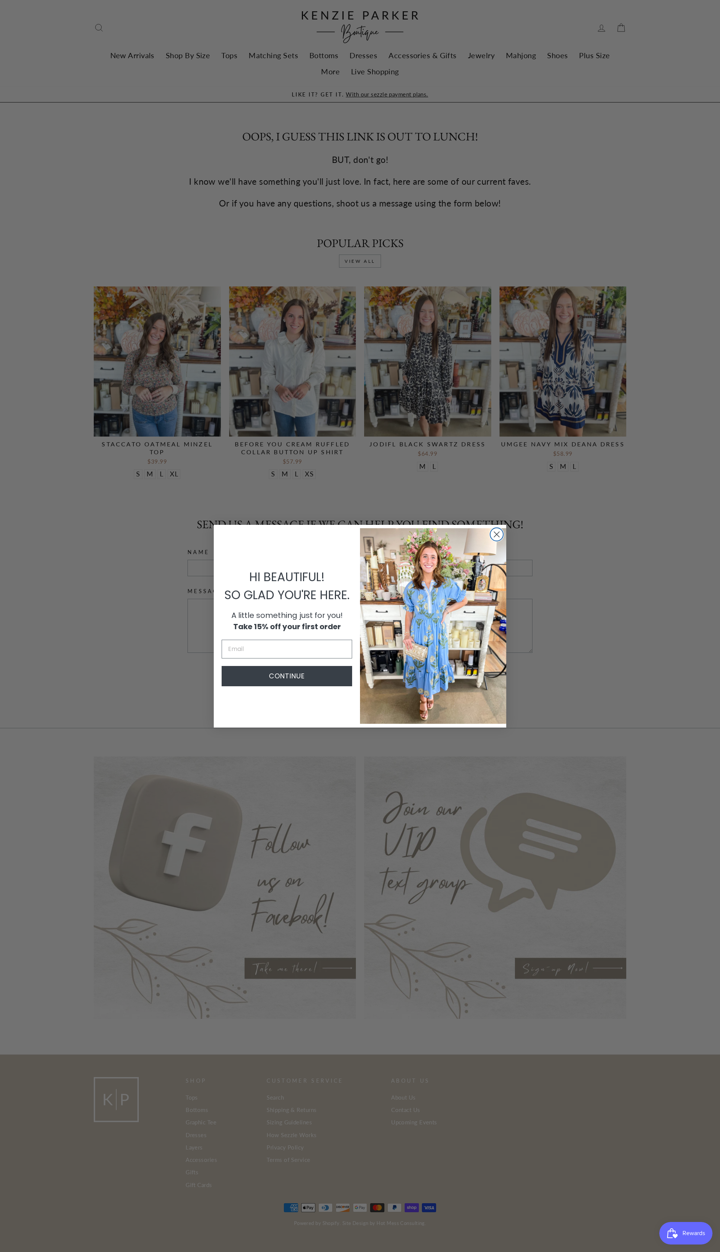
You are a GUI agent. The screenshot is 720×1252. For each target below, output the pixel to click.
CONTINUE (287, 676)
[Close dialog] (496, 534)
